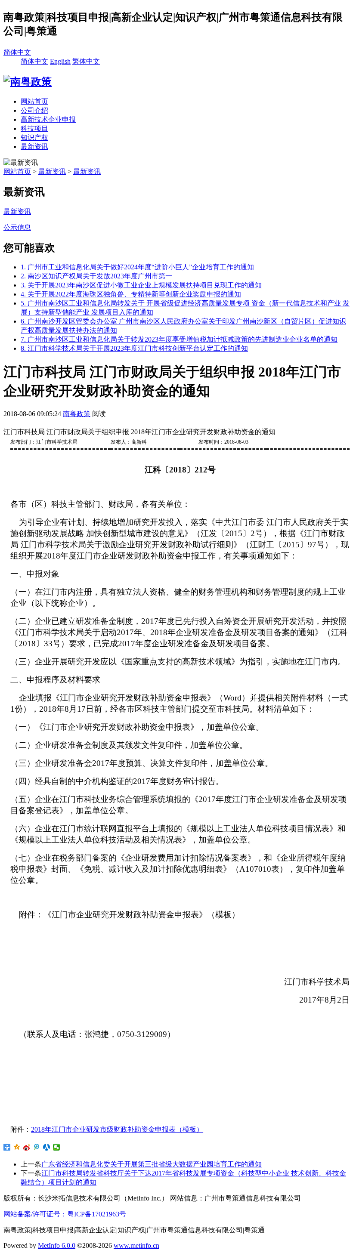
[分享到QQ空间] (17, 1147)
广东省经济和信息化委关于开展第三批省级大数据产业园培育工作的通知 (151, 1164)
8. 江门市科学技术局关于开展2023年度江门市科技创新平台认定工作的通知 (134, 348)
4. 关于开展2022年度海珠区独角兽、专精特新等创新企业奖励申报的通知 (131, 294)
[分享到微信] (56, 1147)
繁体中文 (86, 61)
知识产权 (34, 137)
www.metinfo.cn (136, 1245)
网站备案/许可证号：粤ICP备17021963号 (64, 1214)
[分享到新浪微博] (27, 1147)
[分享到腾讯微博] (36, 1147)
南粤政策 (76, 413)
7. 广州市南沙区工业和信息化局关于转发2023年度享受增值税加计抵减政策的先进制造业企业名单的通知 (179, 339)
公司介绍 (34, 110)
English (60, 61)
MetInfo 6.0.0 (56, 1245)
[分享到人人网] (46, 1147)
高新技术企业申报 (48, 119)
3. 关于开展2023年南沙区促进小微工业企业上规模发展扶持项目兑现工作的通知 (141, 285)
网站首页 (34, 101)
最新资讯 (34, 146)
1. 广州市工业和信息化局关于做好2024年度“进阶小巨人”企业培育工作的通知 (137, 267)
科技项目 (34, 128)
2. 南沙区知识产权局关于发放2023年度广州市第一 (96, 276)
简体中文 (17, 52)
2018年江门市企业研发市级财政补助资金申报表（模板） (117, 1129)
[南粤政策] (27, 81)
